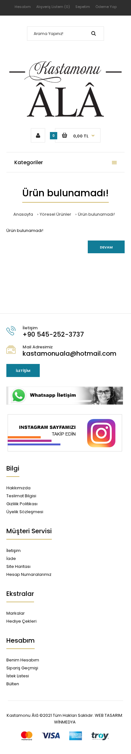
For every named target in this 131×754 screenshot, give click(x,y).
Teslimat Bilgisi (21, 496)
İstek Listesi (17, 676)
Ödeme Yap (106, 6)
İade (11, 558)
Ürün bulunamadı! (96, 214)
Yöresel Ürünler (55, 214)
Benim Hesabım (22, 660)
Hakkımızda (18, 488)
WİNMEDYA (65, 722)
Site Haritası (18, 566)
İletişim (23, 370)
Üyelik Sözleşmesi (24, 512)
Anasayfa (23, 214)
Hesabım (23, 6)
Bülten (12, 684)
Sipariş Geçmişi (22, 668)
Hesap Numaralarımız (29, 574)
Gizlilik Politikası (22, 504)
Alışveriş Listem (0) (53, 6)
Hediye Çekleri (21, 621)
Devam (106, 247)
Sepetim (82, 6)
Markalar (15, 613)
